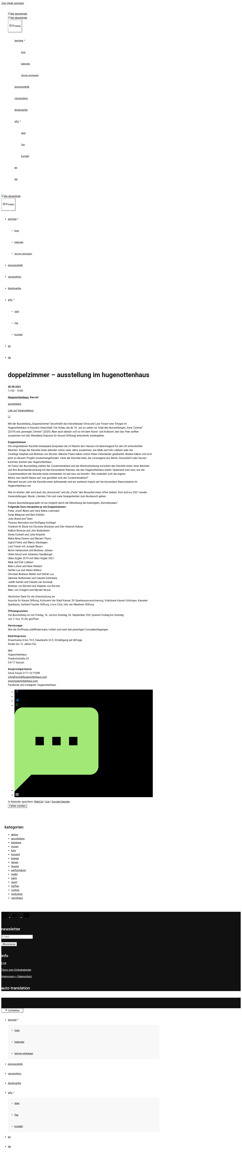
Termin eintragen (30, 75)
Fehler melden (17, 805)
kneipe (15, 858)
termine (18, 40)
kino (13, 850)
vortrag (15, 890)
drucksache (21, 109)
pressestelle (21, 86)
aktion (14, 834)
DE (15, 179)
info (16, 121)
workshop (17, 894)
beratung (16, 842)
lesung (15, 866)
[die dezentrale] (17, 17)
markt (14, 874)
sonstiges (17, 898)
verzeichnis (21, 98)
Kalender (25, 63)
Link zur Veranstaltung (20, 410)
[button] (17, 692)
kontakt (25, 156)
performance (18, 870)
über (23, 133)
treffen (15, 886)
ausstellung (14, 403)
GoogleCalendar (61, 801)
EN (15, 167)
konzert (15, 854)
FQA (23, 144)
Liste (23, 52)
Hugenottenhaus (18, 397)
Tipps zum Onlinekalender (16, 969)
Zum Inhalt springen (12, 3)
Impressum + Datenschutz (16, 976)
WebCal (38, 801)
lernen (14, 862)
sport (14, 882)
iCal (47, 801)
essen (14, 846)
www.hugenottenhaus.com (23, 681)
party (14, 878)
